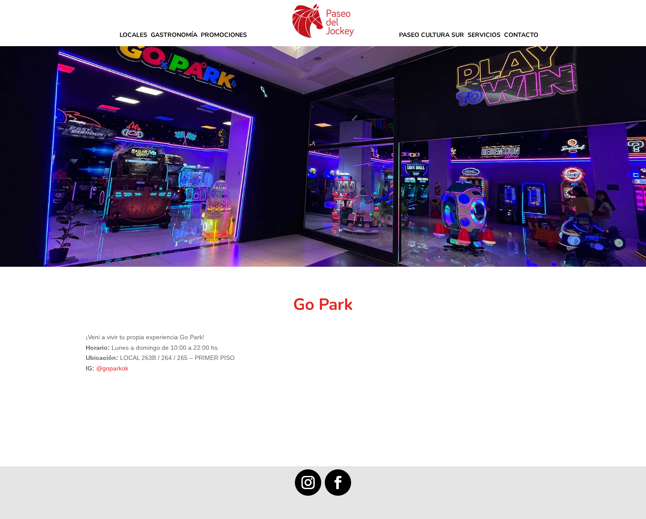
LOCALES (133, 35)
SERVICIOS (484, 35)
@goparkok (112, 368)
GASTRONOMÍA (174, 35)
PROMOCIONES (224, 35)
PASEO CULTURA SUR (431, 35)
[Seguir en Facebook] (338, 482)
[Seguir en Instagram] (308, 482)
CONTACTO (521, 35)
